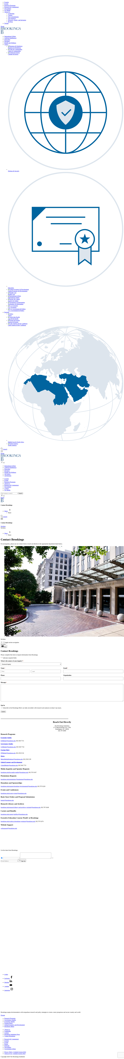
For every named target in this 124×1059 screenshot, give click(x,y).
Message (4, 682)
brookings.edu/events (7, 793)
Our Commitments (13, 17)
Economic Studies (9, 1021)
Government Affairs (10, 1049)
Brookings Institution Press (12, 1034)
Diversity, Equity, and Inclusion (17, 20)
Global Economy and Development (14, 1025)
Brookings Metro (9, 1026)
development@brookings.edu (28, 786)
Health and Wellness (10, 43)
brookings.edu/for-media (8, 772)
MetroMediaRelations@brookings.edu (12, 759)
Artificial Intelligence (10, 38)
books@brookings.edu (7, 800)
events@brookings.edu (19, 793)
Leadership (11, 13)
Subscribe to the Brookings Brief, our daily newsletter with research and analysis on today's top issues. (32, 708)
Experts (6, 2)
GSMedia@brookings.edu (8, 747)
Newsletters (7, 8)
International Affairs (10, 36)
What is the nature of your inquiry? (12, 661)
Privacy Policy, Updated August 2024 (15, 1052)
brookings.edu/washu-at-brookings (11, 821)
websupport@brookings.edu (9, 828)
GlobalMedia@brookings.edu (9, 765)
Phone (3, 675)
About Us (7, 12)
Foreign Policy (8, 1023)
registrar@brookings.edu (28, 821)
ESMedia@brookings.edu (8, 741)
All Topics (7, 474)
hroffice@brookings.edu (21, 814)
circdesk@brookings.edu (33, 807)
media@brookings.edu (21, 772)
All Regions (7, 475)
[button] (62, 643)
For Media (7, 10)
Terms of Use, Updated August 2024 (14, 1053)
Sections (3, 526)
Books (6, 1044)
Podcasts (6, 1045)
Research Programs (9, 5)
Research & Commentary (11, 7)
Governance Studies (10, 1020)
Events (6, 4)
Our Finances (12, 18)
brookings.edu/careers (7, 814)
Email (65, 668)
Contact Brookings (9, 1036)
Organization (67, 675)
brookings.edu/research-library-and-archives (13, 807)
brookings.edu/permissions (8, 779)
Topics (6, 44)
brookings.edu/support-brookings (10, 786)
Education (7, 39)
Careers (10, 15)
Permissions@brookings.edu (24, 779)
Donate (6, 23)
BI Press (10, 22)
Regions (6, 312)
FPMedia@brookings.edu (8, 753)
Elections (7, 41)
